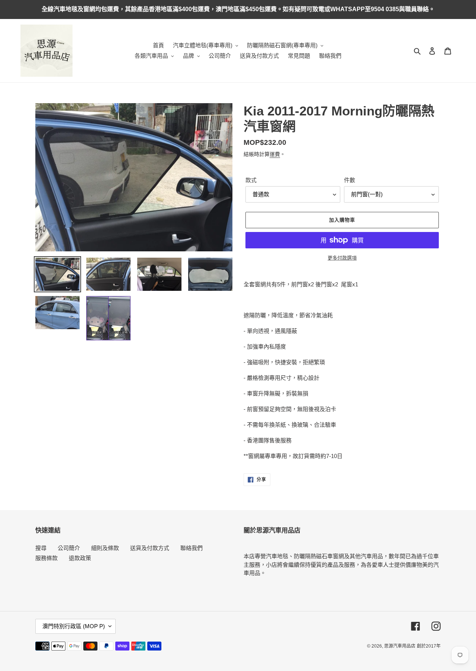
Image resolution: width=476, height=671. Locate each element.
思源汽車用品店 (399, 646)
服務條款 (46, 558)
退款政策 (80, 558)
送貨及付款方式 (149, 548)
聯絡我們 (191, 548)
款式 (251, 180)
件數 (349, 180)
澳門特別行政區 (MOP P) (73, 626)
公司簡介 (69, 548)
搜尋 (40, 548)
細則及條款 (105, 548)
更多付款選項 (342, 258)
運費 (275, 154)
